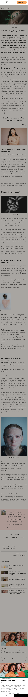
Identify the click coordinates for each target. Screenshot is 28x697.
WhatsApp (14, 537)
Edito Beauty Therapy (20, 565)
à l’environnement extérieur (19, 37)
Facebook (6, 537)
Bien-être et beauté (15, 6)
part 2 (24, 52)
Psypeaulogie (14, 25)
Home (2, 6)
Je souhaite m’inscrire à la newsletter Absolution (12, 661)
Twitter (22, 537)
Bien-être (7, 6)
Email (17, 540)
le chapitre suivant (8, 484)
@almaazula (11, 528)
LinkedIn (11, 540)
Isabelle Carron (6, 25)
